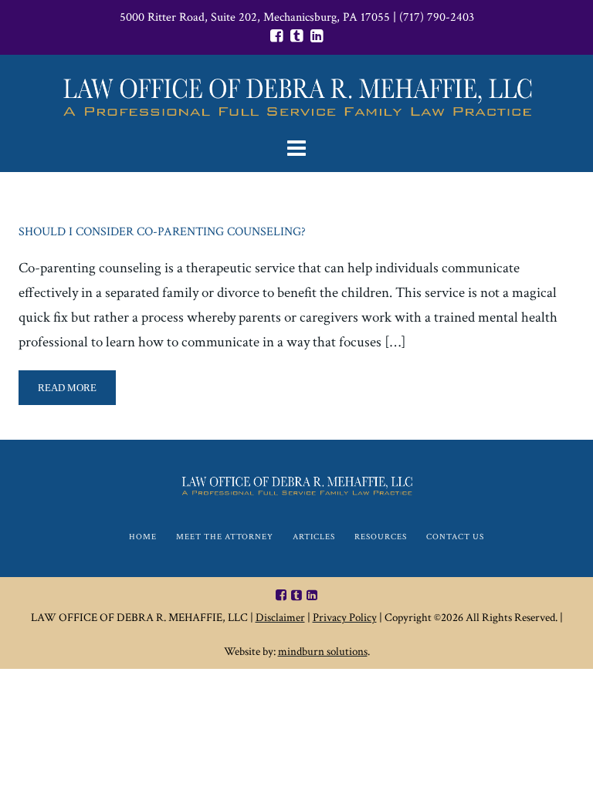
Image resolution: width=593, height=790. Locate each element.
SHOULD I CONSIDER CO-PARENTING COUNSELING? (162, 232)
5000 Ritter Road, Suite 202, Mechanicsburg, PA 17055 (255, 17)
